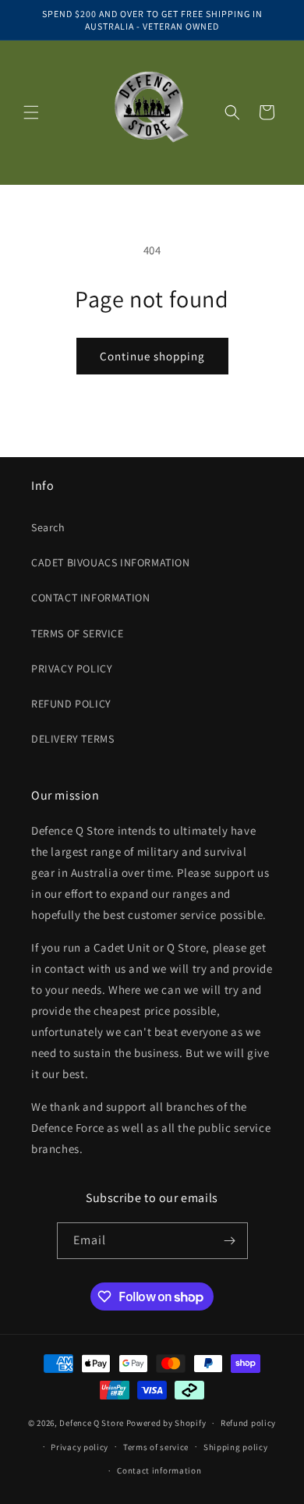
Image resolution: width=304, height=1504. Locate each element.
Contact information (159, 1470)
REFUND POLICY (71, 704)
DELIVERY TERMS (72, 739)
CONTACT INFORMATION (90, 598)
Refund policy (248, 1422)
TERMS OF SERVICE (77, 633)
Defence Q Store (91, 1422)
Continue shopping (152, 356)
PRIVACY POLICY (71, 669)
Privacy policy (79, 1447)
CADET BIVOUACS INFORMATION (110, 562)
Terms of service (156, 1447)
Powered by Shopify (166, 1422)
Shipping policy (235, 1447)
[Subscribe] (230, 1240)
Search (48, 527)
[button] (31, 112)
